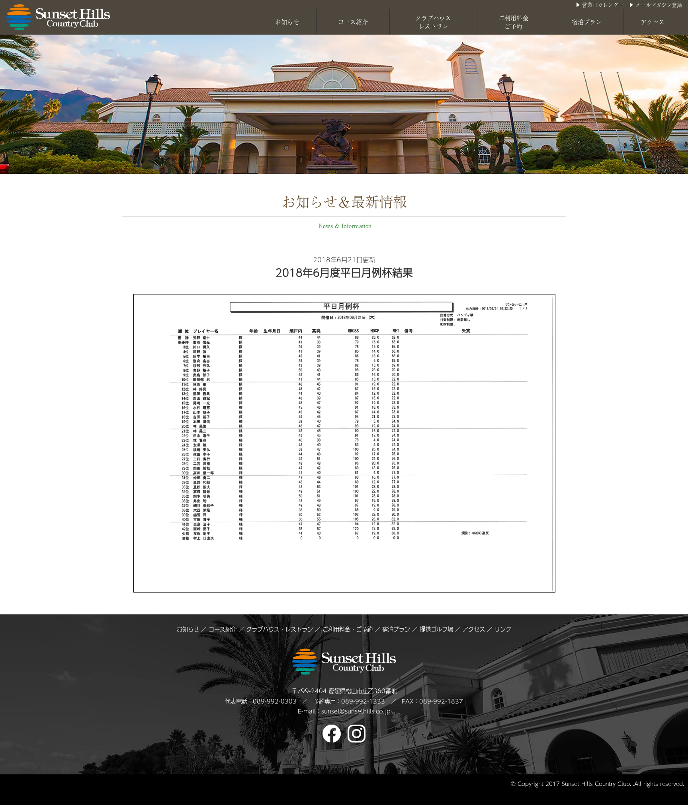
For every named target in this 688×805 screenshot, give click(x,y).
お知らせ (287, 22)
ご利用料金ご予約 (513, 22)
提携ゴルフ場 (437, 629)
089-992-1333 (363, 701)
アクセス (653, 22)
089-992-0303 (275, 701)
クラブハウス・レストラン (279, 629)
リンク (502, 629)
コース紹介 (353, 22)
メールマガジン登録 (658, 4)
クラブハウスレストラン (433, 22)
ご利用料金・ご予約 (347, 629)
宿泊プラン (587, 22)
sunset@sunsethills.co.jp (356, 711)
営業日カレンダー (603, 4)
